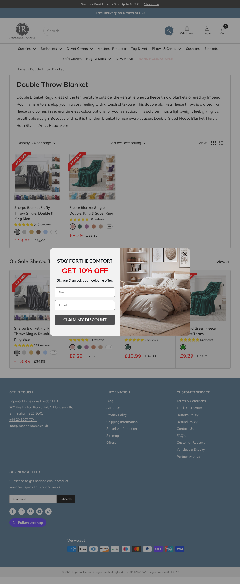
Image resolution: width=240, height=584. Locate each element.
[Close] (184, 253)
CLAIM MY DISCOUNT (85, 319)
